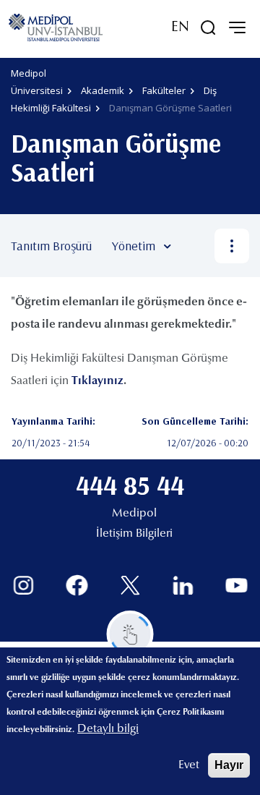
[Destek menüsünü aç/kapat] (130, 634)
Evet (188, 765)
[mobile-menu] (236, 27)
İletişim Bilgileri (134, 534)
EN (180, 27)
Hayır (228, 765)
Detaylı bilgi (108, 729)
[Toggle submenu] (188, 246)
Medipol (134, 513)
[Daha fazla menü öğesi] (231, 246)
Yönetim (133, 245)
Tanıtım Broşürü (51, 245)
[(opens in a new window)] (23, 585)
